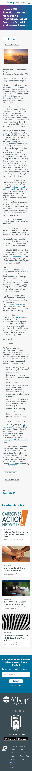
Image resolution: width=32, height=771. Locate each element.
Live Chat (23, 753)
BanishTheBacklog (15, 304)
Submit (16, 681)
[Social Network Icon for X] (16, 711)
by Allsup (14, 317)
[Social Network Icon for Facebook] (8, 711)
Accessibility (14, 753)
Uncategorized (10, 473)
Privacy (12, 756)
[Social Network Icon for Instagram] (12, 711)
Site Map (12, 759)
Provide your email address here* (16, 669)
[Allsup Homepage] (16, 2)
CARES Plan (16, 256)
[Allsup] (16, 700)
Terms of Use (24, 756)
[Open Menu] (29, 2)
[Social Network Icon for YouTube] (20, 711)
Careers (22, 750)
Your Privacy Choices (13, 764)
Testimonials (14, 746)
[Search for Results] (2, 2)
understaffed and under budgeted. (14, 188)
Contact (12, 750)
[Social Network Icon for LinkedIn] (24, 711)
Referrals (23, 746)
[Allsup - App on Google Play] (10, 739)
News (22, 759)
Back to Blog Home (12, 45)
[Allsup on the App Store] (22, 739)
